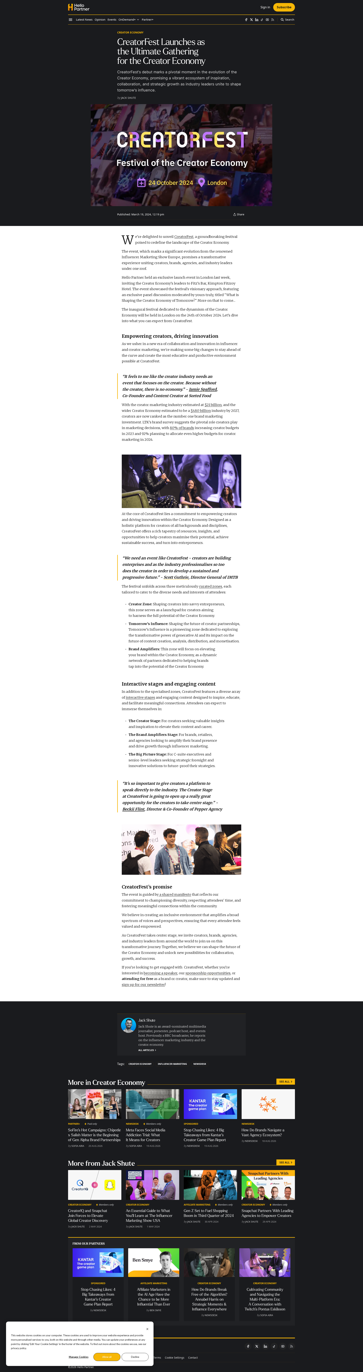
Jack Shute (128, 98)
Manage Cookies (78, 1356)
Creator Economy (130, 32)
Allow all (107, 1356)
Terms (157, 1357)
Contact (193, 1357)
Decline (135, 1356)
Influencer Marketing (172, 1064)
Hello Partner (85, 1367)
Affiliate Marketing (197, 1204)
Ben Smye (155, 1310)
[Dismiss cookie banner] (147, 1328)
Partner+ (74, 1123)
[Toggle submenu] (138, 19)
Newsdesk (199, 1064)
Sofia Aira (77, 1146)
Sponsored (191, 1123)
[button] (127, 19)
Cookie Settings (174, 1357)
